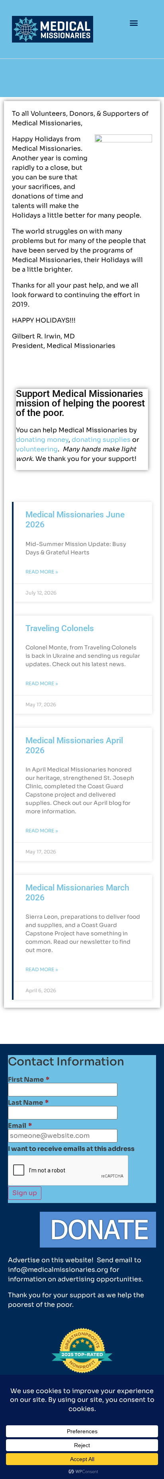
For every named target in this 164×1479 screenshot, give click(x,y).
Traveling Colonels (59, 628)
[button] (134, 22)
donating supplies (101, 439)
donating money (42, 439)
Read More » (41, 572)
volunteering (37, 449)
